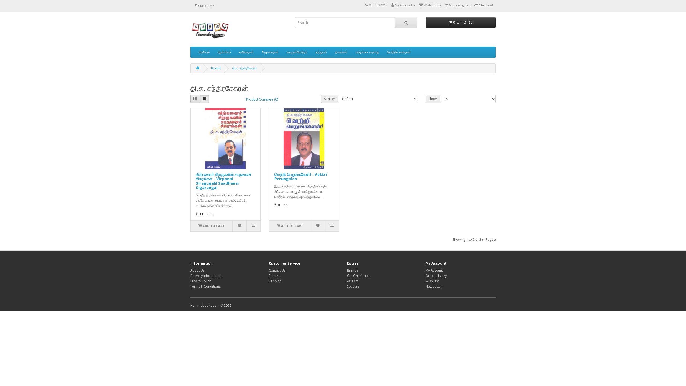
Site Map (275, 281)
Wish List (432, 281)
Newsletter (434, 286)
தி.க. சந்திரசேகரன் (244, 68)
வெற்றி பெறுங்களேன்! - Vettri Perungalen (300, 176)
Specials (353, 286)
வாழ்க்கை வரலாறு (367, 52)
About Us (197, 270)
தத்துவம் (321, 52)
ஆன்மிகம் (224, 52)
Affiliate (353, 281)
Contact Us (277, 270)
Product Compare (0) (262, 99)
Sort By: (329, 98)
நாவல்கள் (341, 52)
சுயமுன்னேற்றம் (297, 52)
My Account (434, 270)
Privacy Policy (200, 281)
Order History (436, 275)
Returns (274, 275)
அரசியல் (204, 52)
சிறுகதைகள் (270, 52)
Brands (352, 270)
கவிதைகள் (246, 52)
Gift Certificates (358, 275)
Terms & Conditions (205, 286)
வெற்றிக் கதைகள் (399, 52)
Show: (432, 98)
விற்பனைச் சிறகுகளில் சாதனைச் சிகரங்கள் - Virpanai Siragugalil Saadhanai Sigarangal (223, 181)
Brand (216, 68)
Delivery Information (205, 275)
